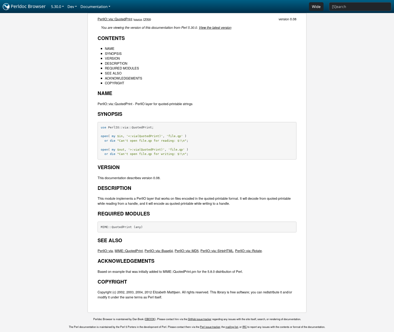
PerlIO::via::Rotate (248, 250)
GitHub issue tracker (199, 319)
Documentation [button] (94, 6)
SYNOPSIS (113, 53)
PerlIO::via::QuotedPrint (115, 18)
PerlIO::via (105, 250)
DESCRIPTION (116, 63)
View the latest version (215, 27)
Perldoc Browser (28, 6)
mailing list (232, 327)
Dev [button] (70, 6)
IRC (244, 327)
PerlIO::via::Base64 (159, 250)
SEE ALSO (113, 73)
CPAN (146, 19)
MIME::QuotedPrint (129, 250)
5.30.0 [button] (56, 6)
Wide (316, 6)
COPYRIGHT (114, 82)
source (138, 19)
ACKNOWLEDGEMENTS (123, 78)
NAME (109, 48)
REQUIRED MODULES (122, 68)
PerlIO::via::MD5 (187, 250)
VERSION (112, 58)
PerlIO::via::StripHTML (216, 250)
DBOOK (150, 319)
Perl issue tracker (210, 327)
